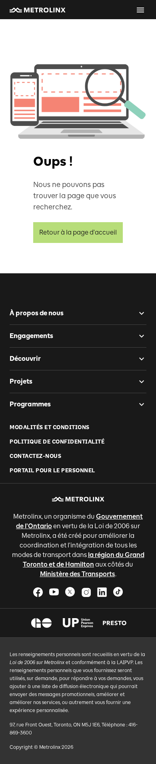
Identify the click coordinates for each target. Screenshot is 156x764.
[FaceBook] (38, 592)
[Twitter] (70, 592)
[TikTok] (118, 592)
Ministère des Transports (77, 574)
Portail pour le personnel (52, 471)
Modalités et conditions (50, 427)
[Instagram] (86, 592)
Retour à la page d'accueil (78, 232)
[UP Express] (78, 623)
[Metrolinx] (78, 499)
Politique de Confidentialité (57, 442)
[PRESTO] (114, 623)
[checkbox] (138, 313)
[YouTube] (54, 592)
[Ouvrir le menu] (140, 10)
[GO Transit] (41, 623)
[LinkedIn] (102, 592)
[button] (38, 10)
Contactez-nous (35, 456)
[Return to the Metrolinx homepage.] (38, 10)
